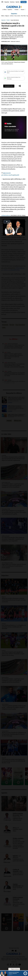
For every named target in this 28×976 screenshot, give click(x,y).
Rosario (22, 9)
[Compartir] (20, 86)
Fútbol (8, 20)
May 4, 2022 (21, 179)
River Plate (23, 15)
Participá (23, 2)
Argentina (10, 9)
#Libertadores (5, 215)
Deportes (6, 2)
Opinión (17, 2)
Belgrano (7, 15)
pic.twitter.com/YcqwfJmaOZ (10, 175)
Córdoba (16, 9)
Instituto (12, 15)
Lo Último (4, 9)
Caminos (12, 2)
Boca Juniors (17, 15)
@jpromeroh (7, 173)
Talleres (2, 15)
